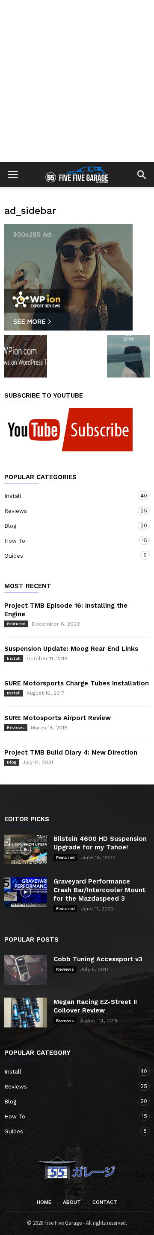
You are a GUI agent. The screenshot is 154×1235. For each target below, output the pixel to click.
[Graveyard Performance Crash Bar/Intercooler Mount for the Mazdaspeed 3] (25, 892)
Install (68, 495)
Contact (104, 1202)
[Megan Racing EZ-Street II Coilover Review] (25, 1012)
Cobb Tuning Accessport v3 (97, 959)
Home (44, 1202)
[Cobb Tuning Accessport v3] (25, 970)
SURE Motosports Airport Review (57, 718)
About (72, 1202)
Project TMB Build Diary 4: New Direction (70, 752)
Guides (68, 555)
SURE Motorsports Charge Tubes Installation (76, 683)
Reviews (68, 510)
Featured (16, 623)
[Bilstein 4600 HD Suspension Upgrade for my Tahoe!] (25, 849)
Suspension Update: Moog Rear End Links (71, 649)
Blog (68, 525)
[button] (141, 174)
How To (68, 540)
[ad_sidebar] (77, 277)
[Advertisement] (77, 81)
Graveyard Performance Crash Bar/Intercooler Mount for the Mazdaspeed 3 (99, 890)
